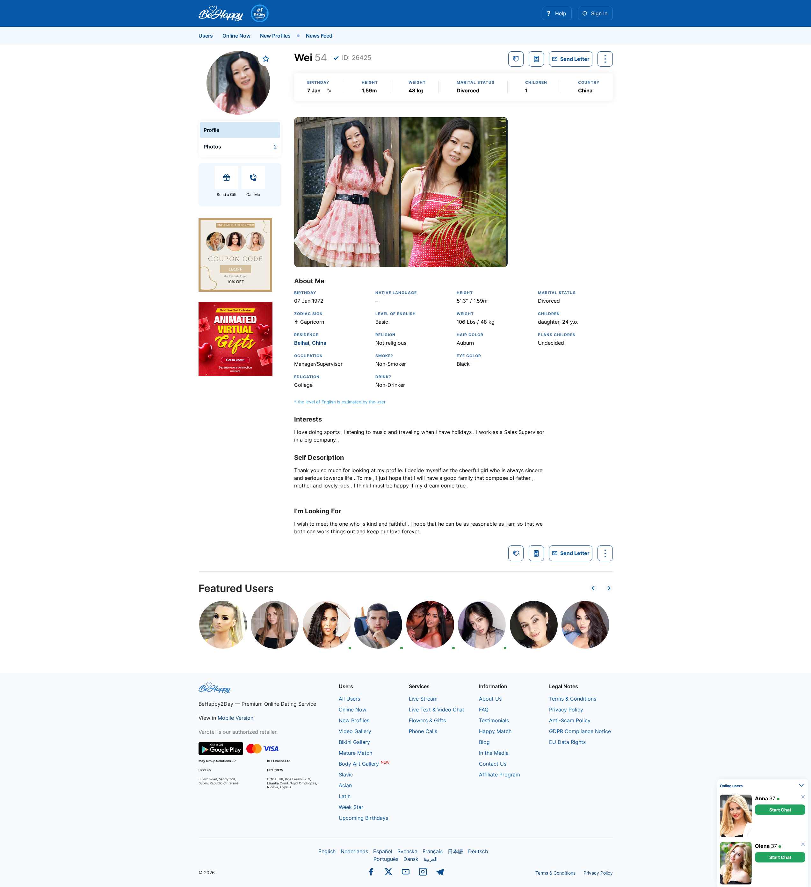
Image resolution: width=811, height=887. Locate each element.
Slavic (346, 774)
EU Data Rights (567, 742)
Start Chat (780, 809)
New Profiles (275, 35)
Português (385, 859)
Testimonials (494, 720)
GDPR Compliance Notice (580, 731)
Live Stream (423, 699)
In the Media (494, 753)
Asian (345, 785)
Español (382, 851)
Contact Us (492, 764)
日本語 (455, 851)
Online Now (236, 35)
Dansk (410, 859)
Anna (761, 798)
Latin (345, 796)
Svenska (407, 851)
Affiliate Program (499, 774)
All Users (349, 699)
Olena (762, 846)
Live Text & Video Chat (436, 709)
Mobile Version (235, 718)
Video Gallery (355, 731)
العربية (431, 859)
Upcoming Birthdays (363, 818)
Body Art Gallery (359, 764)
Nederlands (354, 851)
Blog (484, 742)
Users (206, 35)
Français (433, 851)
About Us (490, 699)
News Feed (319, 35)
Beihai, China (310, 343)
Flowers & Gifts (427, 720)
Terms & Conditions (572, 699)
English (327, 851)
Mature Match (355, 753)
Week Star (351, 807)
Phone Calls (423, 731)
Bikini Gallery (354, 742)
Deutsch (478, 851)
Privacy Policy (566, 709)
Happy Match (495, 731)
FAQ (484, 709)
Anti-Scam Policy (569, 720)
